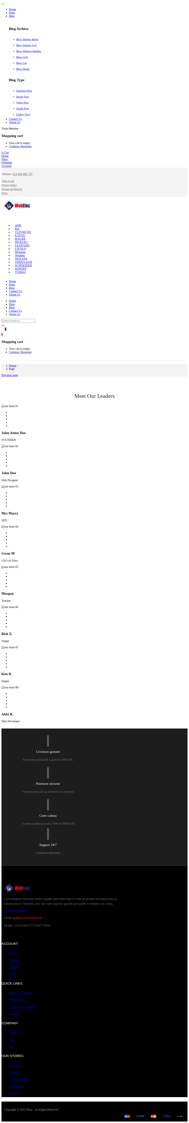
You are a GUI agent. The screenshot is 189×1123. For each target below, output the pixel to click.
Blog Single (23, 68)
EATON (20, 235)
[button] (5, 152)
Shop (12, 12)
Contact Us (15, 119)
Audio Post (22, 108)
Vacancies (14, 1014)
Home (12, 9)
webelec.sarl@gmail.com (27, 917)
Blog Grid (22, 57)
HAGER (20, 238)
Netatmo (20, 255)
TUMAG (20, 272)
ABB (18, 225)
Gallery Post (23, 114)
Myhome (20, 252)
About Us (14, 122)
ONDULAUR (23, 262)
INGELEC (21, 242)
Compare (14, 960)
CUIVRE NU (23, 232)
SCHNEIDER (23, 265)
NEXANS (21, 258)
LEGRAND (22, 245)
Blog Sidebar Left (26, 45)
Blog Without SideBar (28, 51)
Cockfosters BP (18, 1079)
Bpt (17, 228)
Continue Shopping (20, 146)
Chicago (14, 1093)
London (13, 1072)
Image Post (22, 96)
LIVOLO (20, 248)
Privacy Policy (17, 1000)
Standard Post (24, 90)
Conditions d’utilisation (22, 1007)
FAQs (12, 1039)
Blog (12, 16)
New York (15, 1065)
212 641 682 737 (22, 174)
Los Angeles (16, 1086)
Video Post (22, 102)
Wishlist (13, 953)
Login (12, 974)
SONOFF (21, 268)
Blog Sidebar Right (27, 39)
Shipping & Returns (20, 993)
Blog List (21, 63)
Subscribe (14, 967)
